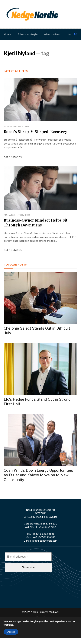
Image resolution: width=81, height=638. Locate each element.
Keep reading (13, 156)
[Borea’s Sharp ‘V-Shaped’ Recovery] (40, 99)
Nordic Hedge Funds (16, 126)
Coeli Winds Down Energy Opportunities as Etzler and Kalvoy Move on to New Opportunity (38, 475)
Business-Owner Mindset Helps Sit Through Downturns (35, 222)
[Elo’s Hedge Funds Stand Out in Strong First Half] (40, 369)
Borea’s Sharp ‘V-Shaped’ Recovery (35, 131)
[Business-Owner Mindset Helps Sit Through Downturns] (40, 188)
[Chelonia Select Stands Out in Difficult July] (40, 298)
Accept (11, 631)
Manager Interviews (17, 214)
